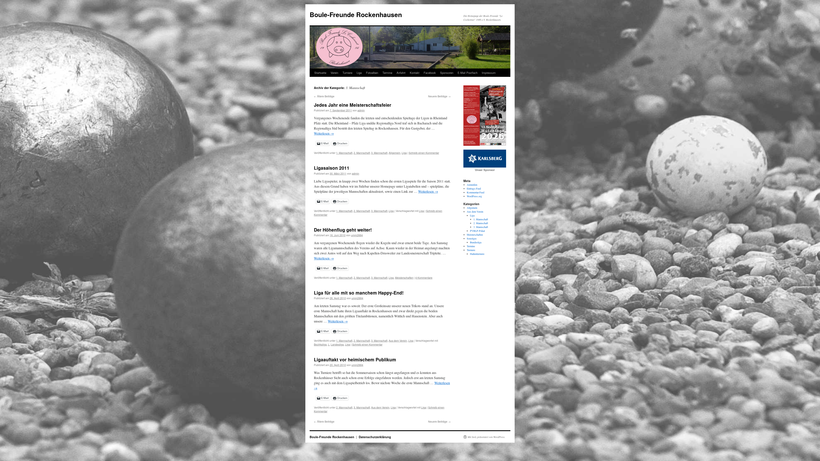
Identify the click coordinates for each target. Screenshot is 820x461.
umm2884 (357, 235)
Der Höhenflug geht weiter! (343, 229)
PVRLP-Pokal (477, 230)
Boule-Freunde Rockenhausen (356, 14)
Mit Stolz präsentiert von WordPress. (486, 437)
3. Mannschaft (379, 153)
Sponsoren (446, 73)
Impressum (489, 73)
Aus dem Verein (398, 340)
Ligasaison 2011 (331, 168)
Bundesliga (475, 242)
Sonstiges (472, 238)
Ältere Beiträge (324, 96)
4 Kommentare (423, 277)
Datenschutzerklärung (375, 437)
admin (361, 110)
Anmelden (472, 184)
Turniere (347, 73)
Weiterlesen (324, 133)
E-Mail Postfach (467, 73)
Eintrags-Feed (474, 188)
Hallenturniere (477, 253)
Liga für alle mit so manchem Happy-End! (359, 292)
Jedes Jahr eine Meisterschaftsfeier (352, 105)
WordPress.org (474, 196)
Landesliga (337, 344)
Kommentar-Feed (475, 192)
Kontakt (414, 73)
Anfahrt (401, 73)
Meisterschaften (404, 277)
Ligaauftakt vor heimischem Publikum (355, 359)
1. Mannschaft (344, 153)
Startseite (320, 73)
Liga (359, 73)
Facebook (430, 73)
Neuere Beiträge (439, 96)
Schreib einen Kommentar (424, 153)
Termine (387, 73)
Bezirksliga (320, 344)
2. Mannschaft (362, 153)
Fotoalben (372, 73)
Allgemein (394, 153)
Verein (334, 73)
